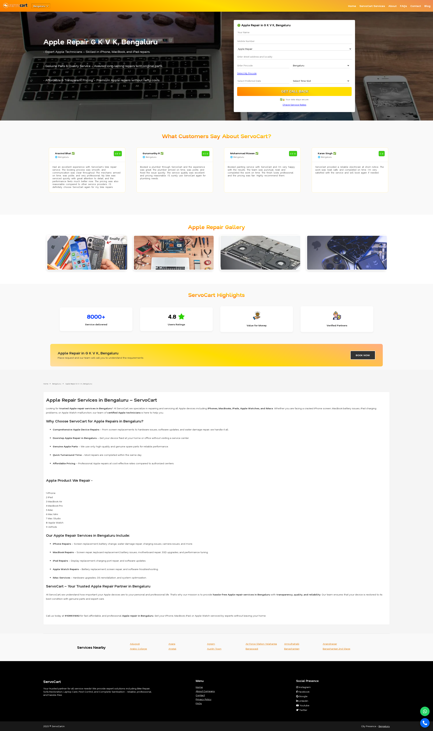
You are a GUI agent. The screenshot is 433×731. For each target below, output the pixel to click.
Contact (415, 6)
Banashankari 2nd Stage (336, 648)
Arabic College (138, 648)
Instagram (304, 687)
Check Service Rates (294, 104)
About (392, 6)
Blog (427, 6)
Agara (171, 643)
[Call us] (425, 723)
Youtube (304, 705)
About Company (205, 691)
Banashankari (291, 648)
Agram (211, 643)
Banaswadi (252, 648)
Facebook (303, 691)
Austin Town (214, 648)
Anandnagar (330, 643)
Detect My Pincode (247, 73)
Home (352, 6)
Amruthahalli (291, 643)
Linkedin (303, 700)
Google (302, 696)
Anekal (172, 648)
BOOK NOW (363, 355)
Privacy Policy (203, 699)
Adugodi (135, 643)
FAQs (403, 6)
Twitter (303, 710)
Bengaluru (384, 726)
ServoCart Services (372, 6)
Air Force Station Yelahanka (261, 643)
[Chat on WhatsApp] (425, 711)
